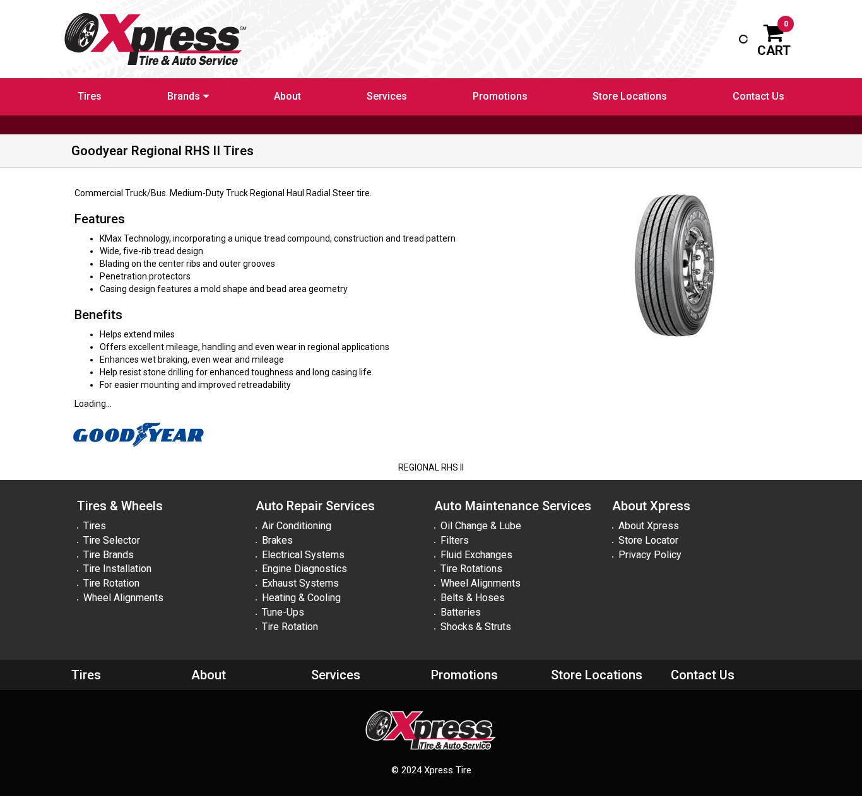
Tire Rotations (471, 569)
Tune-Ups (283, 612)
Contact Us (758, 96)
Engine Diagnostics (304, 569)
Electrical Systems (303, 555)
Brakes (277, 540)
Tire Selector (111, 540)
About (287, 96)
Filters (454, 540)
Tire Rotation (111, 583)
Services (387, 96)
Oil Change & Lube (480, 526)
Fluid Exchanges (476, 555)
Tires (90, 96)
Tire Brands (108, 555)
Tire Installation (117, 569)
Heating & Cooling (301, 598)
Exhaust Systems (300, 583)
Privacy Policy (650, 555)
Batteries (460, 612)
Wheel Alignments (123, 598)
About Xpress (648, 526)
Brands (183, 96)
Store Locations (630, 96)
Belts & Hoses (472, 598)
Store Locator (648, 540)
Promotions (500, 96)
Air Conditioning (296, 526)
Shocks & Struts (475, 627)
